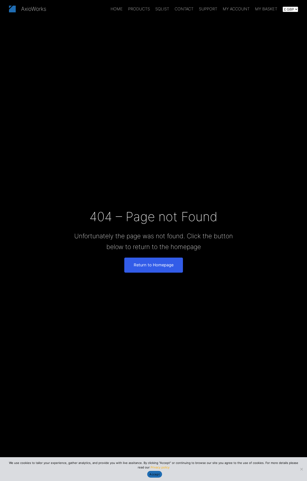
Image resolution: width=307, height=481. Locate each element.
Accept (154, 474)
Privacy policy (160, 467)
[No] (301, 469)
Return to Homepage (154, 265)
